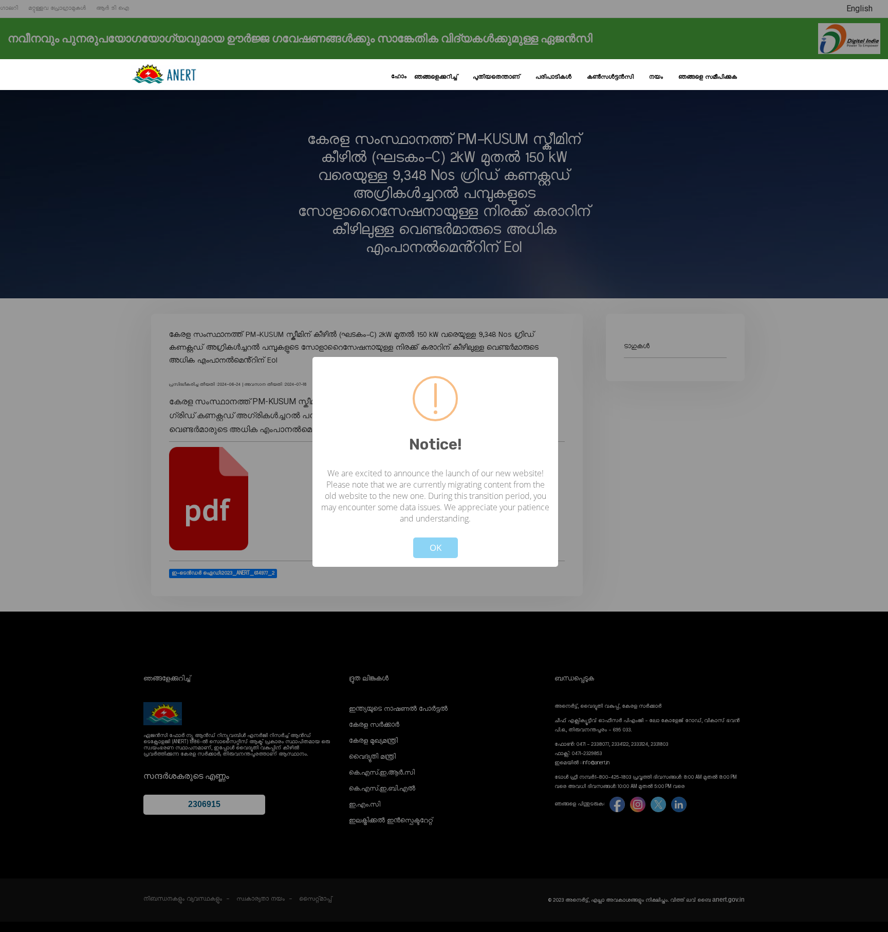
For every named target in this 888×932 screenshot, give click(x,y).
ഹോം (398, 76)
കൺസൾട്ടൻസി (610, 77)
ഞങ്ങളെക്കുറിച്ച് (435, 77)
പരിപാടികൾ (553, 77)
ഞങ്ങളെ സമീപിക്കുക (707, 77)
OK (435, 547)
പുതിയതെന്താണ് (496, 77)
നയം (656, 77)
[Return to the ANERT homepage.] (164, 74)
